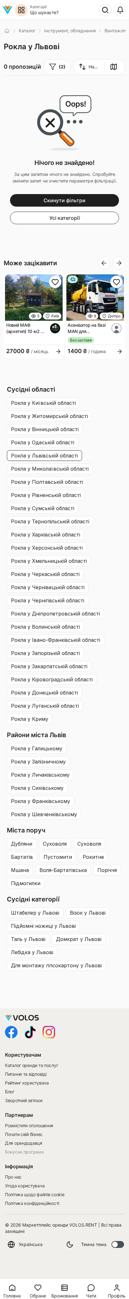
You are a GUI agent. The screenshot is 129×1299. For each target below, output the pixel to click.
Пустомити (58, 857)
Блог (9, 1091)
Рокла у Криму (29, 719)
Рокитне (93, 857)
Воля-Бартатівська (63, 870)
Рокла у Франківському (40, 801)
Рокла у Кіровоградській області (52, 679)
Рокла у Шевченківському (44, 814)
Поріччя (107, 870)
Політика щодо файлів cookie (34, 1194)
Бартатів (22, 857)
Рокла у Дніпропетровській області (55, 613)
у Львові (35, 913)
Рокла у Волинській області (45, 627)
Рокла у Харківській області (45, 534)
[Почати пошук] (105, 10)
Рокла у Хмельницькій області (49, 561)
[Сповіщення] (120, 10)
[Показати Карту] (113, 67)
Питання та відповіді (25, 1074)
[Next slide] (119, 263)
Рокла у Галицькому (36, 748)
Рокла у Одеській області (42, 442)
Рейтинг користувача (27, 1082)
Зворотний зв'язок (24, 1100)
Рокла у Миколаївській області (50, 469)
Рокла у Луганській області (45, 706)
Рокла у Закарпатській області (49, 666)
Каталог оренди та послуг (31, 1065)
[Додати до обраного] (55, 282)
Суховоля (55, 844)
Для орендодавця (23, 1143)
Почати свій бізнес (24, 1134)
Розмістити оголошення (29, 1125)
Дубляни (21, 844)
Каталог (27, 30)
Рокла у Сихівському (37, 788)
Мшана (20, 870)
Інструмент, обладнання (70, 30)
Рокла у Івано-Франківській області (55, 640)
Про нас (13, 1177)
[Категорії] (21, 10)
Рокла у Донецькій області (44, 692)
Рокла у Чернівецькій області (48, 587)
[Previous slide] (104, 263)
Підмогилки (25, 883)
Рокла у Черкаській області (45, 574)
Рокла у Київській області (43, 403)
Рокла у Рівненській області (46, 495)
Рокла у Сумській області (42, 508)
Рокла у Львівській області (44, 455)
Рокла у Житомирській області (49, 416)
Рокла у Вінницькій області (45, 429)
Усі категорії (64, 218)
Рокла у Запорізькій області (45, 653)
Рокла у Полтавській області (47, 482)
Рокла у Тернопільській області (50, 521)
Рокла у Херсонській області (47, 548)
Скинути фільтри (64, 200)
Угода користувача (24, 1185)
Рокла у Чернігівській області (47, 600)
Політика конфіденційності (32, 1203)
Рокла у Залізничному (38, 761)
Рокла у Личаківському (40, 775)
